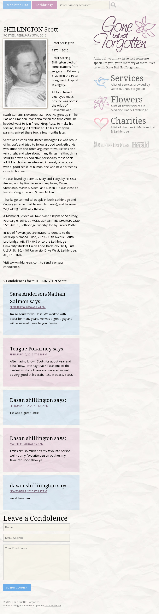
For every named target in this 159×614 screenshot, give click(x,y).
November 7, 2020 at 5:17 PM (28, 491)
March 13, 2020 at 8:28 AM (26, 444)
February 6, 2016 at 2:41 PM (28, 307)
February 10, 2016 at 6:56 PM (28, 354)
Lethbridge (44, 5)
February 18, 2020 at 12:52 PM (29, 406)
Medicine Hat (17, 5)
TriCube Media (53, 605)
